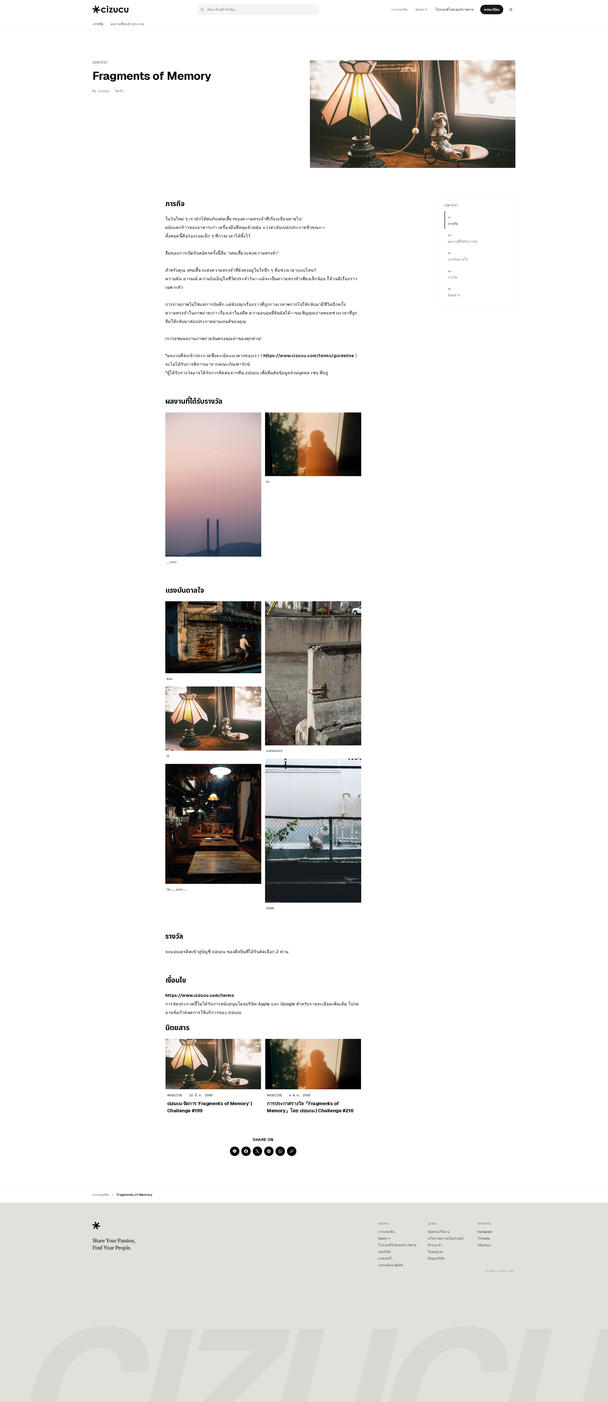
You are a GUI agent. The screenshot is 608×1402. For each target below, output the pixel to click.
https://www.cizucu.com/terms (199, 995)
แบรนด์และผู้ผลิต (390, 1265)
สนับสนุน (484, 1245)
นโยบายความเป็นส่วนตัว (446, 1238)
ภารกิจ (98, 24)
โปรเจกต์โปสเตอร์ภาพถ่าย (454, 9)
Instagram (484, 1232)
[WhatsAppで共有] (280, 1151)
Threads (483, 1238)
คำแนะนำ (435, 1245)
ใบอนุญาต (435, 1252)
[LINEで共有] (234, 1151)
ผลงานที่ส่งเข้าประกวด (127, 24)
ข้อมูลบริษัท (436, 1258)
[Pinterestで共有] (269, 1151)
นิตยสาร (421, 9)
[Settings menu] (511, 9)
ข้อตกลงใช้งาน (439, 1232)
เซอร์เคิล (384, 1252)
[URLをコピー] (291, 1151)
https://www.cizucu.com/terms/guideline (308, 355)
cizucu (103, 91)
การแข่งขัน (399, 9)
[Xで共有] (257, 1151)
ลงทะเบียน (491, 9)
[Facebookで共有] (246, 1151)
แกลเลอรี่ (384, 1258)
